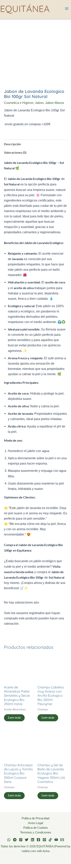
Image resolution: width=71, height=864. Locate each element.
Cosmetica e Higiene (18, 102)
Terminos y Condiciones (35, 832)
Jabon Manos (54, 102)
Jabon (39, 102)
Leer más (14, 717)
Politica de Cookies (35, 827)
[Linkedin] (32, 839)
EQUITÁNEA (25, 8)
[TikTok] (50, 839)
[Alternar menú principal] (66, 8)
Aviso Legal (35, 823)
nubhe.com (29, 851)
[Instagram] (20, 839)
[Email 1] (62, 839)
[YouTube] (56, 839)
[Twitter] (26, 839)
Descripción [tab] (12, 144)
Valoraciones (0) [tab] (15, 152)
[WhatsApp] (9, 839)
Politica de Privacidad (35, 818)
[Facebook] (38, 839)
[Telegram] (15, 839)
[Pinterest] (44, 839)
